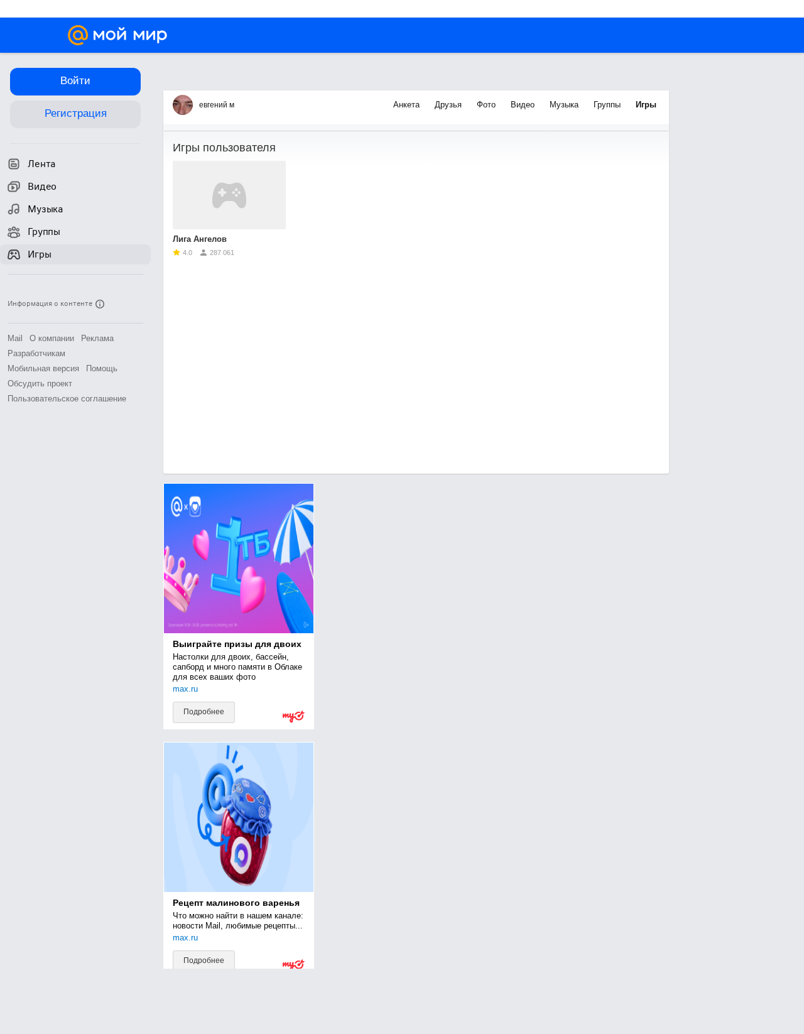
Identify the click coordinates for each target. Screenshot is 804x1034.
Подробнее (203, 711)
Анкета (407, 104)
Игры (646, 104)
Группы (608, 104)
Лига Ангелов (200, 239)
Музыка (565, 104)
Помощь (101, 368)
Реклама (97, 338)
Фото (487, 104)
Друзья (449, 104)
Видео (524, 104)
